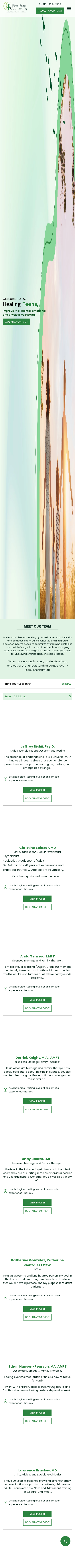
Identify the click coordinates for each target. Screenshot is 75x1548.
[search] (70, 696)
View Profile (37, 790)
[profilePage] (37, 726)
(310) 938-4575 (51, 4)
